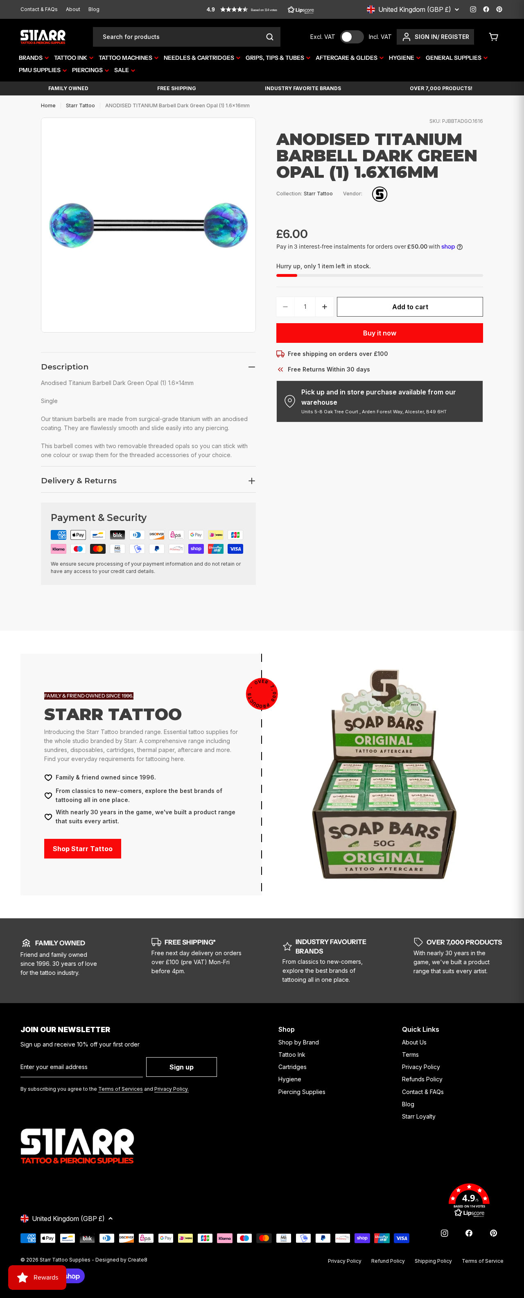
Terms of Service (483, 1261)
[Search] (270, 37)
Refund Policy (388, 1261)
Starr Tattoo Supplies (65, 1260)
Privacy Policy (344, 1261)
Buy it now (379, 333)
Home (48, 105)
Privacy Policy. (171, 1089)
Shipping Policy (433, 1261)
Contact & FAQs (39, 9)
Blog (93, 9)
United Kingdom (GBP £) (414, 9)
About (73, 9)
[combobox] (186, 37)
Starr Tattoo (80, 105)
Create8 (137, 1260)
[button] (260, 9)
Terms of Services (120, 1089)
